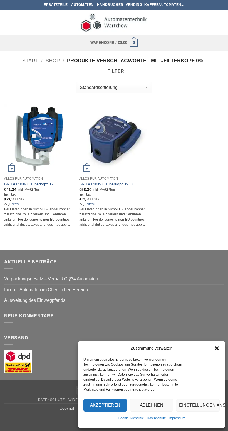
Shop (53, 60)
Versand (18, 204)
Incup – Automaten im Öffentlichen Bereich (46, 289)
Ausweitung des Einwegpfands (34, 300)
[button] (217, 348)
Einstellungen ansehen (199, 405)
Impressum (176, 418)
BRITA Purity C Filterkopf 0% (29, 184)
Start (30, 60)
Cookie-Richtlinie (131, 418)
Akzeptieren (105, 405)
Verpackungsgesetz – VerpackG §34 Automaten (51, 278)
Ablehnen (151, 405)
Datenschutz (156, 418)
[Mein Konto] (221, 22)
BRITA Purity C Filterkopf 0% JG (107, 184)
